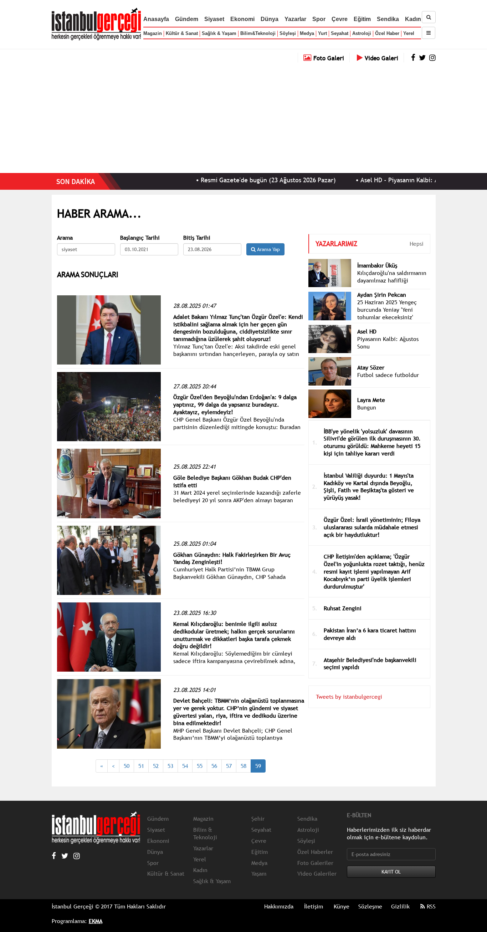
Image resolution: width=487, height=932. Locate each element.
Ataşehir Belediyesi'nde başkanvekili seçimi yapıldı (370, 663)
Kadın (413, 19)
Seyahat (339, 33)
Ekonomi (242, 19)
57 (229, 766)
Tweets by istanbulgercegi (349, 697)
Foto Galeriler (315, 863)
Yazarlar (295, 19)
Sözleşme (370, 906)
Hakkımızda (278, 906)
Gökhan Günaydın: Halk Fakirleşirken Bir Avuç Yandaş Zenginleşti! (232, 558)
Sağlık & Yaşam (219, 33)
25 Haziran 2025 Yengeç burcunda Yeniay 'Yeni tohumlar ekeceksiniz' (387, 309)
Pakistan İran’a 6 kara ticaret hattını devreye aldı (370, 634)
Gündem (186, 19)
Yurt (322, 33)
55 (200, 766)
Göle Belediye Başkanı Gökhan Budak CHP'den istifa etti (232, 481)
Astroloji (361, 33)
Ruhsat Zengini (343, 608)
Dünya (269, 19)
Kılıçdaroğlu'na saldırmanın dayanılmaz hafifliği (391, 276)
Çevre (340, 19)
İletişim (313, 906)
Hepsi (417, 244)
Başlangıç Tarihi (140, 237)
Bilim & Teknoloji (205, 833)
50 (126, 766)
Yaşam (258, 873)
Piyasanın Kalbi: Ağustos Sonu (388, 342)
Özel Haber (387, 33)
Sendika (388, 19)
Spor (318, 19)
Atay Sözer (370, 367)
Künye (341, 906)
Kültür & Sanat (182, 33)
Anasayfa (156, 19)
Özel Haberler (315, 852)
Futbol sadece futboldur (388, 375)
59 (258, 766)
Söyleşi (288, 33)
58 (243, 766)
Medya (307, 33)
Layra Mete (371, 400)
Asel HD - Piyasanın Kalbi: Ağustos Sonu (390, 180)
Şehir (258, 818)
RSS (430, 906)
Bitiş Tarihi (196, 237)
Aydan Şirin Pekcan (381, 295)
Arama (65, 237)
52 (156, 766)
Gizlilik (400, 906)
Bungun (366, 407)
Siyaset (214, 19)
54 (185, 766)
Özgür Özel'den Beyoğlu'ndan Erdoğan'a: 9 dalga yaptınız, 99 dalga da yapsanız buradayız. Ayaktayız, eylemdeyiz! (235, 404)
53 (170, 766)
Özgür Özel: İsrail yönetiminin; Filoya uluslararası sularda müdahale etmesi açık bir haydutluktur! (372, 527)
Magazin (152, 33)
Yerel (408, 33)
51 (141, 766)
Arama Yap (268, 249)
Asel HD (366, 331)
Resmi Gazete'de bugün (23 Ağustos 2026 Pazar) (242, 180)
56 (214, 766)
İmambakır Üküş (377, 265)
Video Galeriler (317, 873)
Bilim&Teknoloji (258, 33)
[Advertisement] (243, 116)
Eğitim (362, 19)
